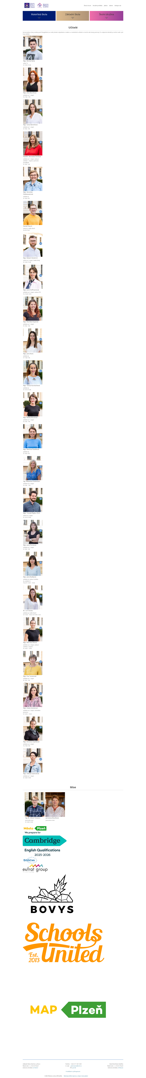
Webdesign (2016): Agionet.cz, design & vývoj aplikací (76, 1075)
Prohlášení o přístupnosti (73, 1071)
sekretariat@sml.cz (76, 1066)
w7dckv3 (35, 1068)
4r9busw (120, 1068)
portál (74, 1068)
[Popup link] (33, 47)
